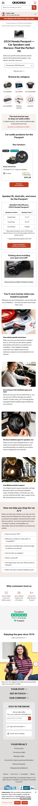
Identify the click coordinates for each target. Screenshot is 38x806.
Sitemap (32, 774)
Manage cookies (19, 756)
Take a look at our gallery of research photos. (19, 282)
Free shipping (19, 18)
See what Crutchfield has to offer (18, 127)
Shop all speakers (19, 245)
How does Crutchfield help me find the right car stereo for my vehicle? (19, 547)
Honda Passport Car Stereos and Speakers (19, 23)
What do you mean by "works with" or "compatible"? (17, 540)
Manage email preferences (19, 768)
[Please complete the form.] (29, 718)
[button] (35, 664)
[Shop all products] (3, 2)
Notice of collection (19, 764)
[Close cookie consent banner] (35, 792)
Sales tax (5, 774)
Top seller (6, 151)
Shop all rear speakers (19, 184)
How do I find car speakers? (14, 553)
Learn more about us (18, 638)
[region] (19, 664)
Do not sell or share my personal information (19, 760)
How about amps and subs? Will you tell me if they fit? (19, 564)
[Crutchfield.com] (19, 2)
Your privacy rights (19, 752)
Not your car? (18, 71)
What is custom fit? (11, 558)
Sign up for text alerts (17, 726)
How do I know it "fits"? (13, 534)
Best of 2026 (14, 151)
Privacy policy (19, 748)
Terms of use (14, 774)
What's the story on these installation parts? (19, 570)
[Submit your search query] (34, 7)
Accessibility (24, 774)
